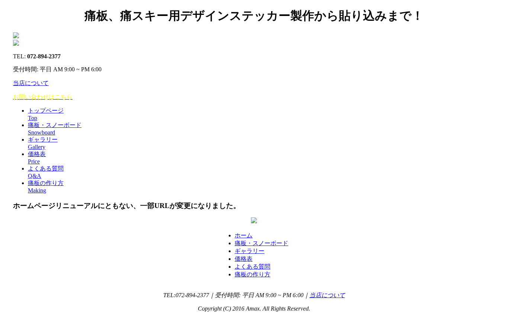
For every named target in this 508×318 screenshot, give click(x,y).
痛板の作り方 (252, 274)
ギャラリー (249, 251)
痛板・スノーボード (261, 243)
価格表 (244, 259)
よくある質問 (252, 266)
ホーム (244, 235)
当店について (31, 83)
